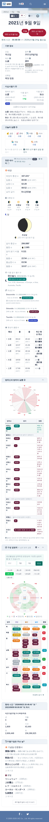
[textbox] (23, 15)
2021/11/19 (21, 276)
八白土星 (37, 574)
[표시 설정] (30, 16)
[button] (31, 4)
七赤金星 (27, 574)
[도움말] (37, 16)
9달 (13, 12)
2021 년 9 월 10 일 (37, 32)
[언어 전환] (21, 4)
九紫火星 (9, 577)
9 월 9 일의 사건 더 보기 (25, 802)
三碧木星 (27, 570)
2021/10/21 (21, 308)
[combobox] (22, 15)
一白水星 (9, 570)
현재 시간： (24, 40)
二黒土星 (18, 570)
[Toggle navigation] (44, 4)
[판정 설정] (37, 547)
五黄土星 (9, 574)
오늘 (25, 31)
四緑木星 (37, 570)
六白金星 (18, 574)
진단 (39, 563)
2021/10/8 (22, 295)
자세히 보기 (37, 695)
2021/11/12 (20, 317)
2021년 (6, 12)
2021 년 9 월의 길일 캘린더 (33, 150)
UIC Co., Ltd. (22, 818)
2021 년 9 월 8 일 (11, 34)
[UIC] (7, 4)
